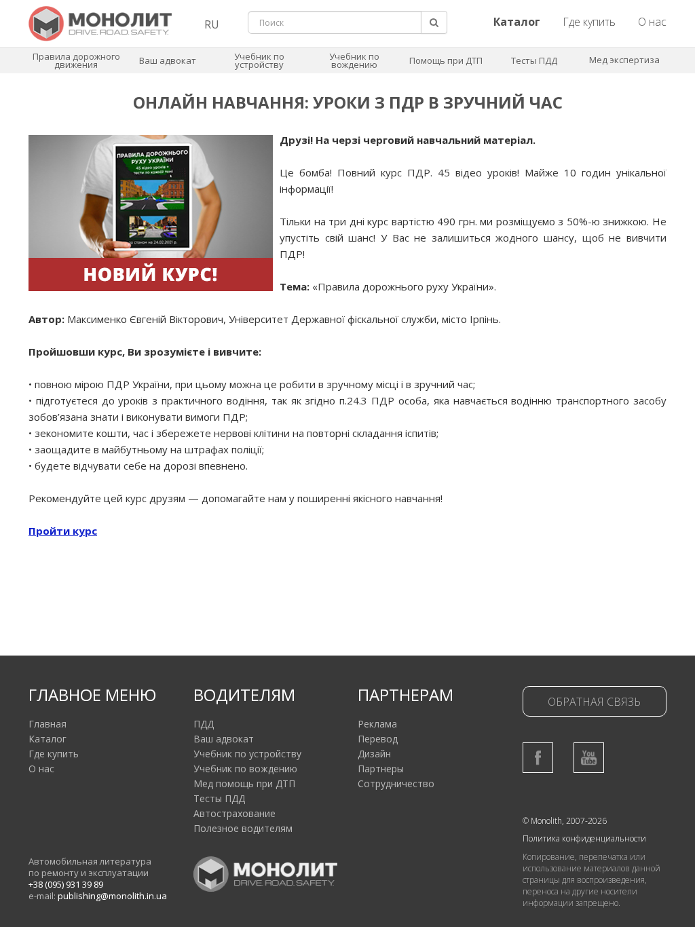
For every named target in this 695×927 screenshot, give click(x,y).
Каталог (48, 738)
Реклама (377, 723)
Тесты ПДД (534, 60)
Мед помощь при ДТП (244, 783)
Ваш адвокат (167, 60)
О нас (652, 21)
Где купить (589, 21)
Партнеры (381, 768)
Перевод (378, 738)
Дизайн (374, 753)
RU (211, 24)
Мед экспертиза (624, 60)
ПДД (203, 723)
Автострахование (234, 813)
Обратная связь (594, 701)
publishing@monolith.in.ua (112, 896)
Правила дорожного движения (76, 60)
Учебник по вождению (354, 60)
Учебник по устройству (259, 60)
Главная (48, 723)
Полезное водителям (243, 828)
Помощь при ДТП (446, 60)
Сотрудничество (396, 783)
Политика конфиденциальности (584, 838)
